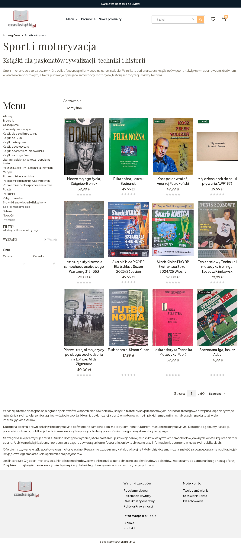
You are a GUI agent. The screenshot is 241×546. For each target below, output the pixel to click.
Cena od (8, 256)
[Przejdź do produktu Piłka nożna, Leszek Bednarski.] (128, 146)
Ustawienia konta (195, 496)
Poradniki (9, 193)
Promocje (9, 219)
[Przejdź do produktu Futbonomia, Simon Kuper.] (128, 317)
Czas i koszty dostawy (139, 501)
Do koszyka (84, 169)
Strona (179, 393)
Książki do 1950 (12, 137)
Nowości (8, 215)
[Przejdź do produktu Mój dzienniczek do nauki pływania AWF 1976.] (217, 146)
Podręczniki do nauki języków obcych (26, 180)
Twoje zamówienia (195, 490)
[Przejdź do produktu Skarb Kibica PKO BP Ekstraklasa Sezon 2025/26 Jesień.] (128, 229)
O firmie (129, 523)
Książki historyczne (14, 142)
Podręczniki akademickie (18, 176)
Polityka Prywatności (138, 506)
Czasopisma (11, 124)
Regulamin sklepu (136, 490)
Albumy (7, 116)
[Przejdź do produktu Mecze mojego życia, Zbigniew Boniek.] (84, 146)
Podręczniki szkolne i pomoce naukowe (27, 185)
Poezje (7, 189)
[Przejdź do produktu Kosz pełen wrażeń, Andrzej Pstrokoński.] (173, 146)
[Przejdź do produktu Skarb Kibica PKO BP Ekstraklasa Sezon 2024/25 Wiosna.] (173, 229)
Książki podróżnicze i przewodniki (23, 150)
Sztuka (7, 211)
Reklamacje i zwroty (137, 496)
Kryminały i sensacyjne (17, 129)
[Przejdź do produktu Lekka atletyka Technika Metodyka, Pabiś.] (173, 317)
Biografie (8, 120)
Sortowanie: (72, 101)
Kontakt (129, 528)
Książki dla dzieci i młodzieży (20, 133)
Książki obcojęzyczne (16, 146)
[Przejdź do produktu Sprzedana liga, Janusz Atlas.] (217, 317)
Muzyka (7, 172)
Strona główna (11, 35)
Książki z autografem (16, 155)
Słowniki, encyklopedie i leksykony (24, 202)
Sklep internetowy (116, 541)
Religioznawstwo (13, 198)
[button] (200, 19)
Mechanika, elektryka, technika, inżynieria (28, 167)
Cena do (38, 256)
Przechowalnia (193, 501)
